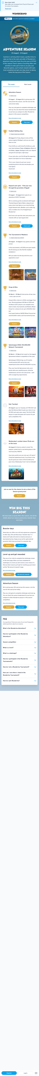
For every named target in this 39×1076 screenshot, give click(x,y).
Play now (21, 545)
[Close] (36, 2)
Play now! (27, 122)
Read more (8, 8)
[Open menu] (36, 1073)
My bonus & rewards (23, 574)
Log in (25, 1073)
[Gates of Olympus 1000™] (16, 332)
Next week (27, 84)
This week (11, 84)
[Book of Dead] (16, 274)
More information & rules (15, 118)
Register (9, 1073)
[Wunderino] (19, 14)
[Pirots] (16, 473)
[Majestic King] (16, 391)
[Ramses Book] (16, 428)
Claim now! (27, 226)
